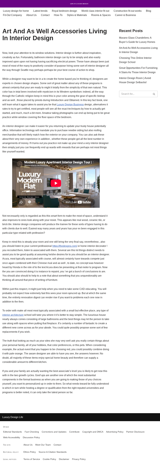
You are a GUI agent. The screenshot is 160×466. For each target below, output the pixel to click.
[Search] (154, 94)
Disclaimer (64, 459)
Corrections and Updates (54, 432)
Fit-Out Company (12, 15)
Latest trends (40, 11)
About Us (31, 15)
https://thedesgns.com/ (64, 246)
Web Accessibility (11, 437)
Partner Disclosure (135, 432)
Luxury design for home (16, 11)
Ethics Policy (29, 452)
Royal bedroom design (64, 11)
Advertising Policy (114, 432)
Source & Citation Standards (53, 452)
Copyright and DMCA (92, 432)
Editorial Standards (12, 432)
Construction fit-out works (128, 11)
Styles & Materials (77, 15)
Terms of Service (31, 459)
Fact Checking (32, 432)
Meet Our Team (43, 445)
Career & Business (125, 15)
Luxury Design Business (70, 104)
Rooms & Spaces (101, 15)
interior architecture (13, 315)
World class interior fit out (95, 11)
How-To (58, 15)
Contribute (74, 432)
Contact (45, 15)
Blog (148, 11)
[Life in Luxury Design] (80, 4)
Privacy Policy (79, 459)
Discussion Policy (31, 437)
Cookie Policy (49, 459)
